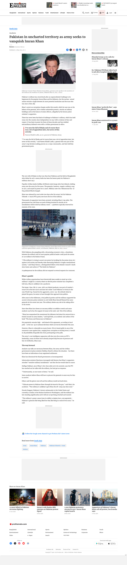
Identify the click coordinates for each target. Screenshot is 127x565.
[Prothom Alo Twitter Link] (16, 543)
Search (47, 535)
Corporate (85, 532)
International (21, 12)
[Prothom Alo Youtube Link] (24, 543)
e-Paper (29, 535)
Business (41, 12)
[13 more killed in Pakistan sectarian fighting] (22, 497)
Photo (101, 532)
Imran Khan (33, 445)
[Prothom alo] (18, 5)
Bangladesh (13, 12)
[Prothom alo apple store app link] (112, 544)
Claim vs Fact (70, 12)
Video (11, 535)
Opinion (34, 12)
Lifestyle (62, 12)
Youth (47, 12)
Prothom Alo (49, 549)
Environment (49, 532)
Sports (29, 12)
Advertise (58, 549)
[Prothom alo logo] (18, 524)
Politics (25, 449)
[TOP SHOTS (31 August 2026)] (98, 5)
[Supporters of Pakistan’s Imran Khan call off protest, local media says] (105, 497)
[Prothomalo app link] (99, 544)
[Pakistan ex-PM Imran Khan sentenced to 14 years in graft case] (112, 126)
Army (24, 445)
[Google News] (28, 543)
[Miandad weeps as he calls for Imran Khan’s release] (112, 63)
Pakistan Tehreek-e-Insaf (57, 445)
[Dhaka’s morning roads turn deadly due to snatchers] (74, 5)
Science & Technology (70, 532)
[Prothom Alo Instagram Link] (20, 543)
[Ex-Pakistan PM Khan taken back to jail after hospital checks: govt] (112, 76)
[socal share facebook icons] (67, 51)
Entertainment (54, 12)
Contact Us (75, 549)
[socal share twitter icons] (70, 51)
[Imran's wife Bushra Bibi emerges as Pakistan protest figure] (50, 497)
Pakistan (43, 445)
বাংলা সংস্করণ (66, 535)
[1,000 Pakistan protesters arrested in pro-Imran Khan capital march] (77, 497)
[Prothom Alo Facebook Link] (11, 543)
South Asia (13, 29)
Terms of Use (66, 549)
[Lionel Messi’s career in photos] (49, 5)
